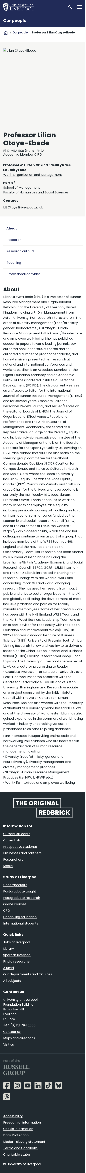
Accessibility (13, 1116)
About (11, 228)
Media (8, 866)
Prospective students (20, 846)
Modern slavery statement (24, 1141)
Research (13, 239)
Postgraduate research (21, 897)
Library (8, 948)
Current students (16, 834)
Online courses (14, 904)
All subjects (12, 980)
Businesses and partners (22, 853)
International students (20, 923)
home (5, 32)
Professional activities (23, 274)
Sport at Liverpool (17, 955)
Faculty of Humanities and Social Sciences (36, 192)
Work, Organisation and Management (32, 174)
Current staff (13, 840)
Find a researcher (17, 961)
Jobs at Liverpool (16, 942)
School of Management (21, 187)
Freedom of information (22, 1122)
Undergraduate (15, 885)
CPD (6, 910)
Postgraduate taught (19, 891)
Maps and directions (19, 1038)
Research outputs (20, 251)
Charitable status (17, 1154)
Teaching (13, 262)
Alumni (8, 968)
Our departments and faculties (27, 974)
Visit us (8, 1044)
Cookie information (18, 1129)
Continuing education (20, 917)
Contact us (12, 1031)
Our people (14, 20)
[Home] (33, 7)
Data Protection (16, 1135)
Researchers (13, 859)
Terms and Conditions (20, 1148)
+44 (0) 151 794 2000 (19, 1025)
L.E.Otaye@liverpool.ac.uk (23, 207)
